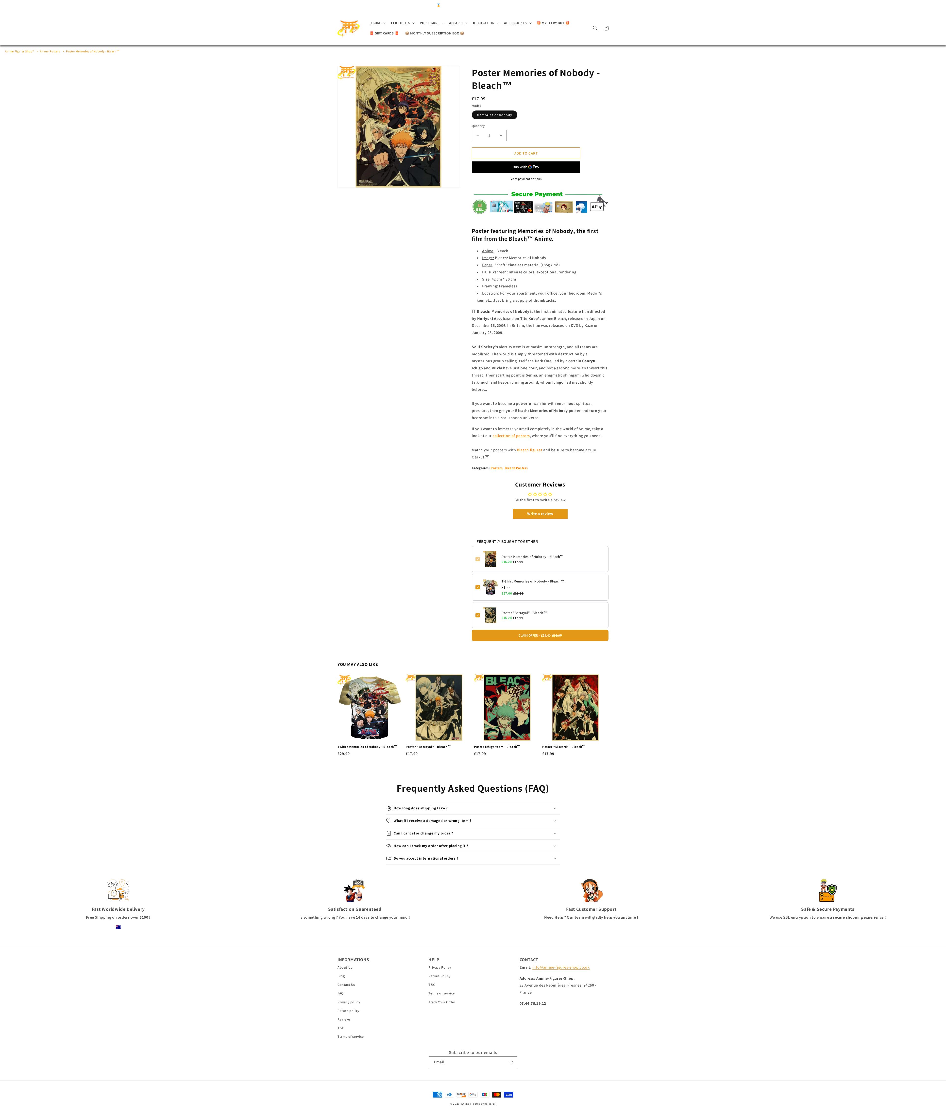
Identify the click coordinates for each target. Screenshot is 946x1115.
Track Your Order (441, 1002)
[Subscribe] (511, 1062)
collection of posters (511, 435)
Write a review (540, 513)
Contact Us (346, 984)
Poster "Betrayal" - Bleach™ (524, 613)
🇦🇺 (118, 926)
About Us (345, 967)
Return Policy (439, 976)
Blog (341, 976)
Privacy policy (349, 1002)
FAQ (341, 993)
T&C (341, 1028)
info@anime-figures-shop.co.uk (561, 967)
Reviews (344, 1019)
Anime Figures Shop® (19, 51)
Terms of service (351, 1036)
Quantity (478, 126)
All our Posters (50, 51)
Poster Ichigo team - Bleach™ (497, 747)
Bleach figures (529, 450)
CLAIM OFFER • (540, 635)
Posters (497, 468)
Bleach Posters (516, 468)
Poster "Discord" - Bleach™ (564, 747)
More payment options (525, 179)
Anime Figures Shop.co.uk (478, 1103)
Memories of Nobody (494, 115)
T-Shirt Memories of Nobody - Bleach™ (533, 581)
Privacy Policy (439, 967)
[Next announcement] (553, 5)
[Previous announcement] (392, 5)
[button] (377, 23)
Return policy (348, 1010)
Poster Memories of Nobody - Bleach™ (93, 51)
